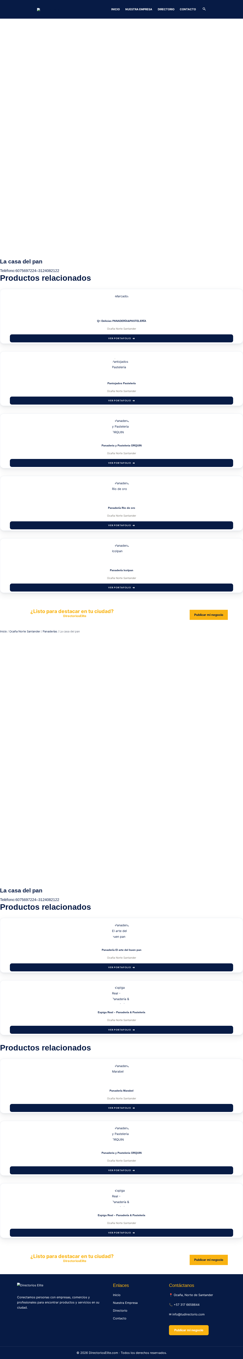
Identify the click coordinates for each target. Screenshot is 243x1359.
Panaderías (50, 631)
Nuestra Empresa (138, 9)
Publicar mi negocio (208, 615)
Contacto (188, 9)
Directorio (166, 9)
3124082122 (48, 271)
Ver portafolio (119, 338)
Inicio (115, 9)
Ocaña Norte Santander (24, 631)
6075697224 (25, 271)
